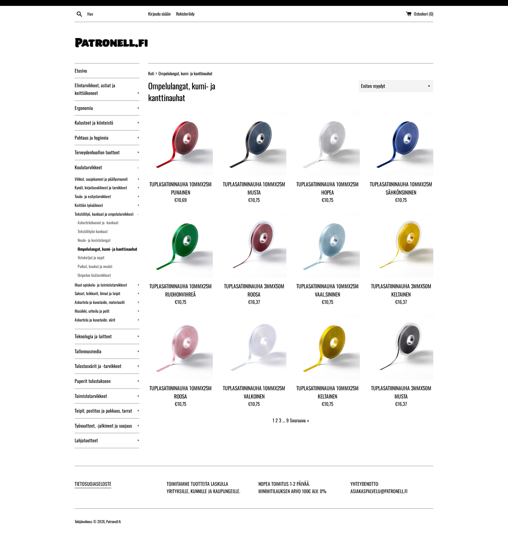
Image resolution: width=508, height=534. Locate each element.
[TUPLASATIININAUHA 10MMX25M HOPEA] (327, 143)
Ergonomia (107, 107)
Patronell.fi (113, 521)
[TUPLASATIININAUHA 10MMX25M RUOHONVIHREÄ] (180, 245)
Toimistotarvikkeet (107, 395)
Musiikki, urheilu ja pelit (107, 311)
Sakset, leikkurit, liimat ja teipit (107, 293)
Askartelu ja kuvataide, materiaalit (107, 302)
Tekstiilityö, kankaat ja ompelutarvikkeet (107, 214)
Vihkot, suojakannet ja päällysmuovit (107, 179)
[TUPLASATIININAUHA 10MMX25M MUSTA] (254, 143)
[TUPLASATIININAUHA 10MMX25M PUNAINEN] (180, 143)
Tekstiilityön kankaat (93, 231)
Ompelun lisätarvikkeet (94, 275)
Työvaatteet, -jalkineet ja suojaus (107, 425)
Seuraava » (299, 420)
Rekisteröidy (185, 14)
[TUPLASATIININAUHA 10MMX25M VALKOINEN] (254, 347)
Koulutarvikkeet (107, 167)
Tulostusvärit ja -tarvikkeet (107, 365)
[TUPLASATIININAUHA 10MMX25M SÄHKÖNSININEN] (401, 143)
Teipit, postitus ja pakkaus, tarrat (107, 410)
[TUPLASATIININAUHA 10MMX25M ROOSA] (180, 347)
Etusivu (81, 70)
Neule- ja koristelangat (94, 240)
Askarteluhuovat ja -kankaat (98, 222)
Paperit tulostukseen (107, 380)
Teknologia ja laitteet (107, 336)
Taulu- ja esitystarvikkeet (107, 196)
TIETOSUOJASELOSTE (93, 483)
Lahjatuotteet (107, 440)
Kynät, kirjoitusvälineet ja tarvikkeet (107, 187)
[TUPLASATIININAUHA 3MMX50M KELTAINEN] (401, 245)
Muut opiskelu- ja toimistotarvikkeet (107, 285)
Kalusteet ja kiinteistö (107, 122)
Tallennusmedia (107, 351)
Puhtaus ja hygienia (107, 137)
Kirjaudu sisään (159, 14)
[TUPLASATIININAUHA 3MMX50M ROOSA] (254, 245)
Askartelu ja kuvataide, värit (107, 320)
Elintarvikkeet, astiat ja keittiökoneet (107, 89)
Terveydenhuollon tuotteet (107, 152)
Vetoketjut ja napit (91, 257)
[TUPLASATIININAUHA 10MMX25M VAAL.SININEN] (327, 245)
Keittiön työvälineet (107, 205)
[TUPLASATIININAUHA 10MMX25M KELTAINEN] (327, 347)
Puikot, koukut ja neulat (95, 266)
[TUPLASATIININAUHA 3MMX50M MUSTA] (401, 347)
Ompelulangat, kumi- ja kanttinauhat (107, 249)
